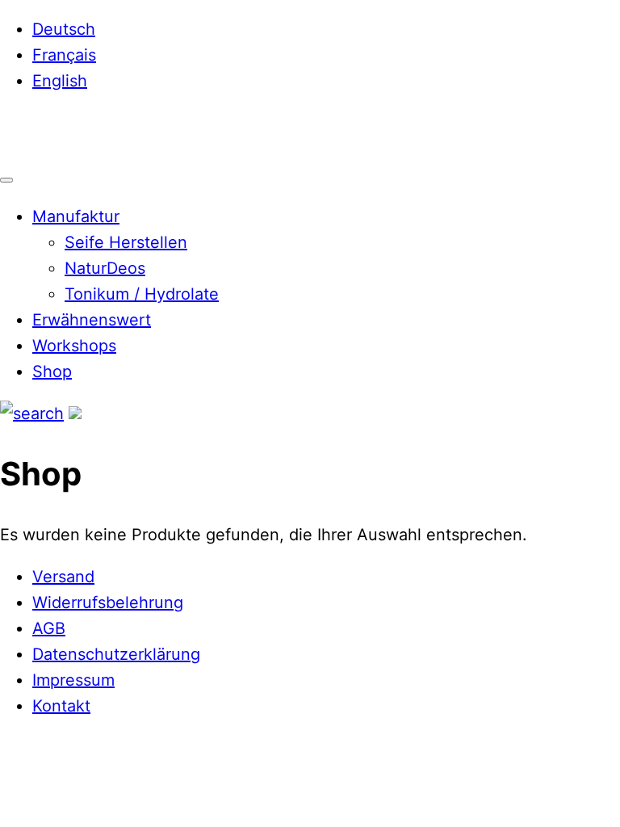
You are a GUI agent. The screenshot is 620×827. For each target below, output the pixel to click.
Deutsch (63, 29)
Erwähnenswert (91, 320)
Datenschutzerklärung (116, 654)
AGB (48, 628)
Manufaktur (75, 216)
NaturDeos (105, 268)
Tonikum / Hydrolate (142, 294)
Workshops (74, 345)
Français (64, 55)
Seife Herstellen (126, 242)
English (59, 80)
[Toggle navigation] (6, 180)
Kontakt (61, 706)
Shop (52, 371)
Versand (63, 576)
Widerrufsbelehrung (107, 602)
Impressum (73, 680)
